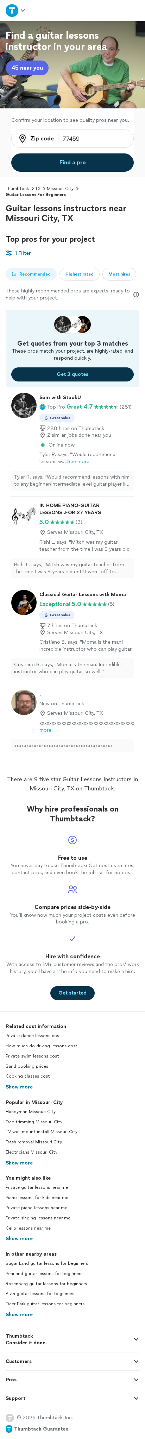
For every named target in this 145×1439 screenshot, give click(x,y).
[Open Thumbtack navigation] (16, 10)
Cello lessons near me (28, 1228)
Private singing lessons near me (38, 1218)
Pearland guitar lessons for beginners (44, 1273)
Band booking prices (27, 1066)
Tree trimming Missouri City (34, 1121)
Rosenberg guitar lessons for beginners (46, 1283)
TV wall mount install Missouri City (41, 1131)
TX (37, 188)
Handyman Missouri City (31, 1111)
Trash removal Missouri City (34, 1142)
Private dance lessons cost (33, 1035)
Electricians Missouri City (31, 1152)
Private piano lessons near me (36, 1207)
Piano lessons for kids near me (37, 1197)
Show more (19, 1087)
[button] (52, 407)
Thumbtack (17, 188)
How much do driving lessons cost (41, 1045)
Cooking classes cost (28, 1076)
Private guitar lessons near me (37, 1187)
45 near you (27, 67)
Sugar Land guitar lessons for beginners (47, 1263)
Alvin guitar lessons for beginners (40, 1293)
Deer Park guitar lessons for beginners (45, 1303)
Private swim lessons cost (32, 1056)
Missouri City (60, 188)
